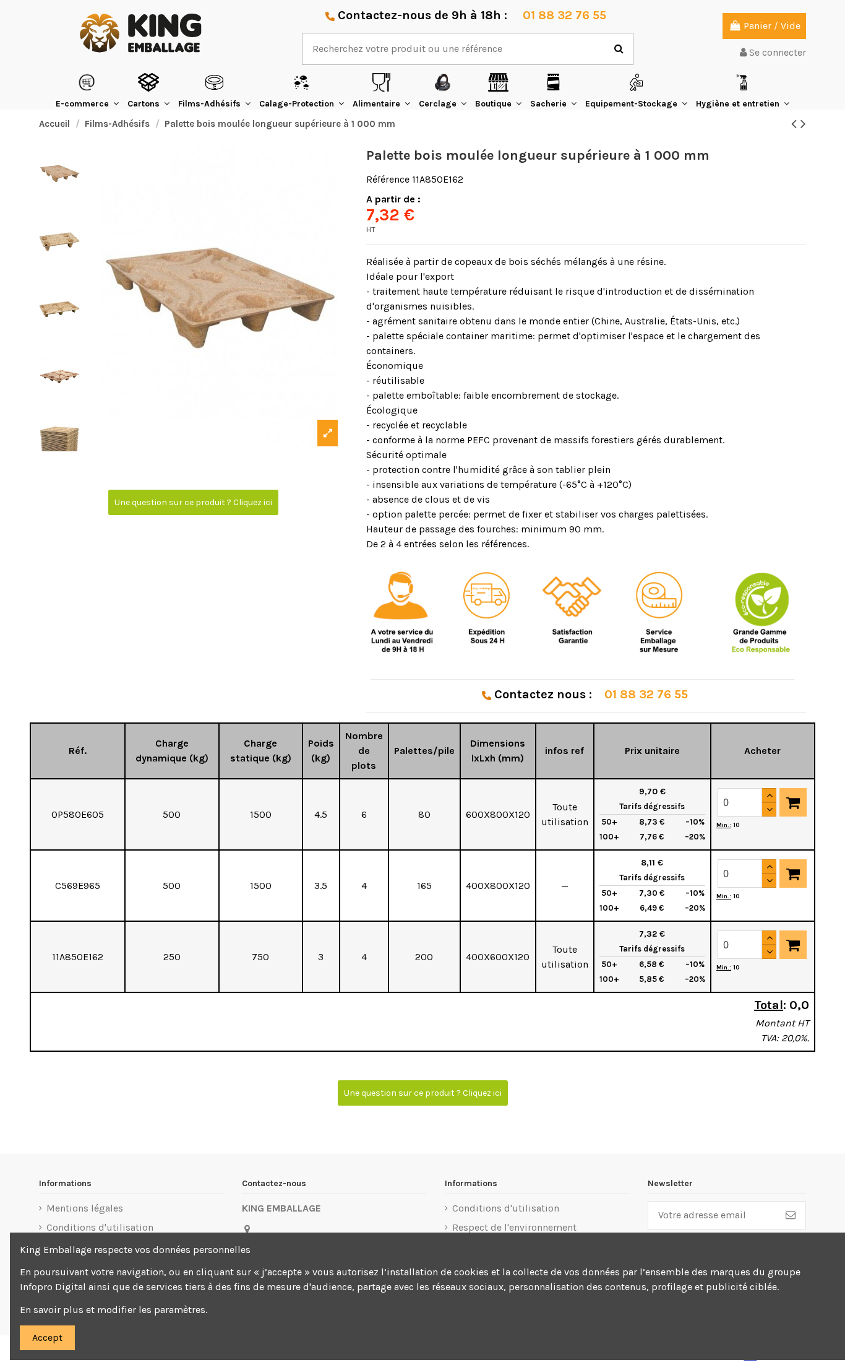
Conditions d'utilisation (99, 1227)
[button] (87, 90)
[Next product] (803, 123)
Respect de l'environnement (514, 1227)
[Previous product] (795, 123)
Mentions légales (84, 1208)
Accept (47, 1337)
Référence (388, 179)
